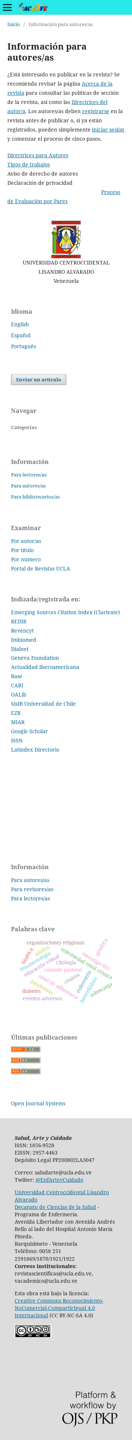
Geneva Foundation (35, 657)
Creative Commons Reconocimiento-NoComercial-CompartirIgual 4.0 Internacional (59, 1308)
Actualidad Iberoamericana (45, 666)
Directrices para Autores (37, 155)
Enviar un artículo (38, 379)
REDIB (18, 621)
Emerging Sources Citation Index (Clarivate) (65, 612)
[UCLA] (66, 239)
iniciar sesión (108, 129)
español (20, 335)
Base (16, 676)
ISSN (17, 740)
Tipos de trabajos (28, 164)
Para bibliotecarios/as (35, 496)
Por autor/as (26, 540)
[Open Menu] (7, 7)
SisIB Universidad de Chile (43, 703)
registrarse (95, 111)
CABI (17, 685)
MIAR (18, 722)
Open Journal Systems (38, 1103)
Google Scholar (29, 731)
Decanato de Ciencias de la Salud (55, 1206)
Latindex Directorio (35, 749)
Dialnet (20, 648)
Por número (26, 559)
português (23, 346)
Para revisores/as (32, 889)
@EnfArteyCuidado (59, 1179)
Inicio (13, 24)
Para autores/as (28, 485)
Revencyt (22, 630)
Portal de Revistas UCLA (40, 568)
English (20, 324)
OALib (18, 694)
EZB (16, 712)
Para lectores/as (29, 474)
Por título (22, 550)
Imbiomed (23, 639)
